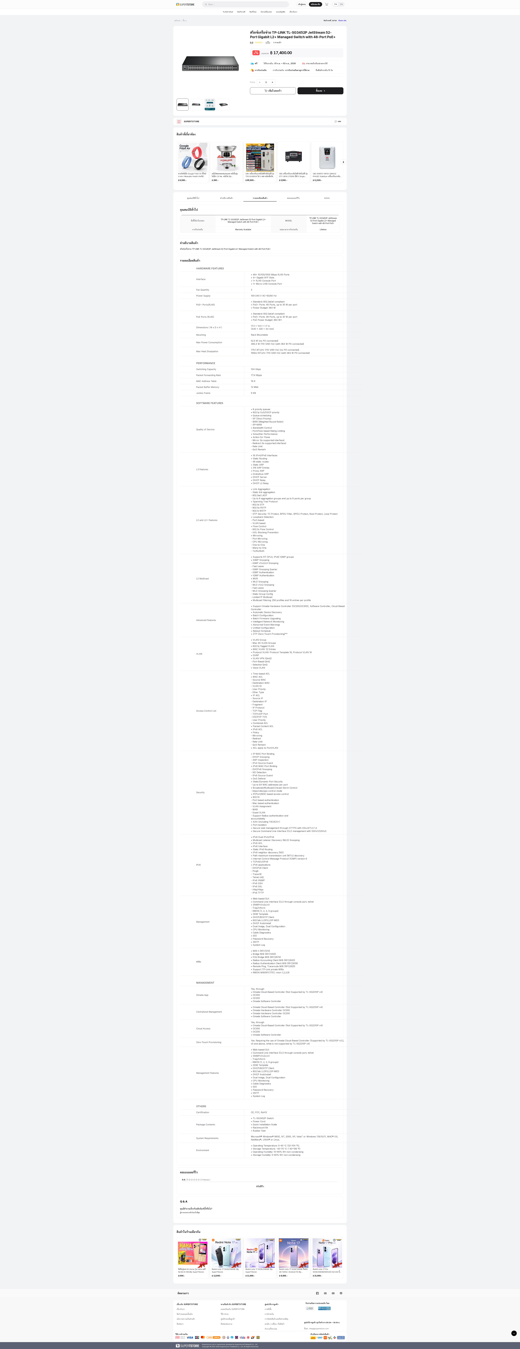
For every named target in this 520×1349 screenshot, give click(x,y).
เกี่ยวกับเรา (293, 12)
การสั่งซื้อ (268, 1309)
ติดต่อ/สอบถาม (226, 1324)
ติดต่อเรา (180, 1324)
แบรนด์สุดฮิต (280, 12)
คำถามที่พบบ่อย (266, 12)
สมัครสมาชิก (315, 4)
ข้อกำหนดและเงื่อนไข (185, 1314)
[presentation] (343, 162)
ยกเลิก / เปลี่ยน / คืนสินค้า (275, 1324)
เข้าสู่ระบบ (302, 4)
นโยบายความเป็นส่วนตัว (186, 1319)
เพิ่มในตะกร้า (274, 90)
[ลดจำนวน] (259, 82)
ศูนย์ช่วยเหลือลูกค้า (228, 1319)
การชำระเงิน (269, 1314)
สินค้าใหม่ (253, 12)
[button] (183, 105)
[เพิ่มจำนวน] (272, 82)
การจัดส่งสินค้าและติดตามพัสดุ (276, 1319)
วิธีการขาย (225, 1314)
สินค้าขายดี (241, 12)
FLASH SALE (228, 12)
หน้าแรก (177, 20)
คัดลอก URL (342, 21)
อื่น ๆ (184, 20)
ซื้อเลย (319, 90)
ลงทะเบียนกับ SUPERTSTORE (233, 1309)
